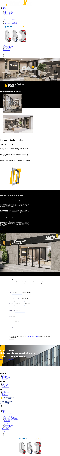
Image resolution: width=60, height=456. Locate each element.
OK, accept (2, 228)
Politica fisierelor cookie (4, 229)
